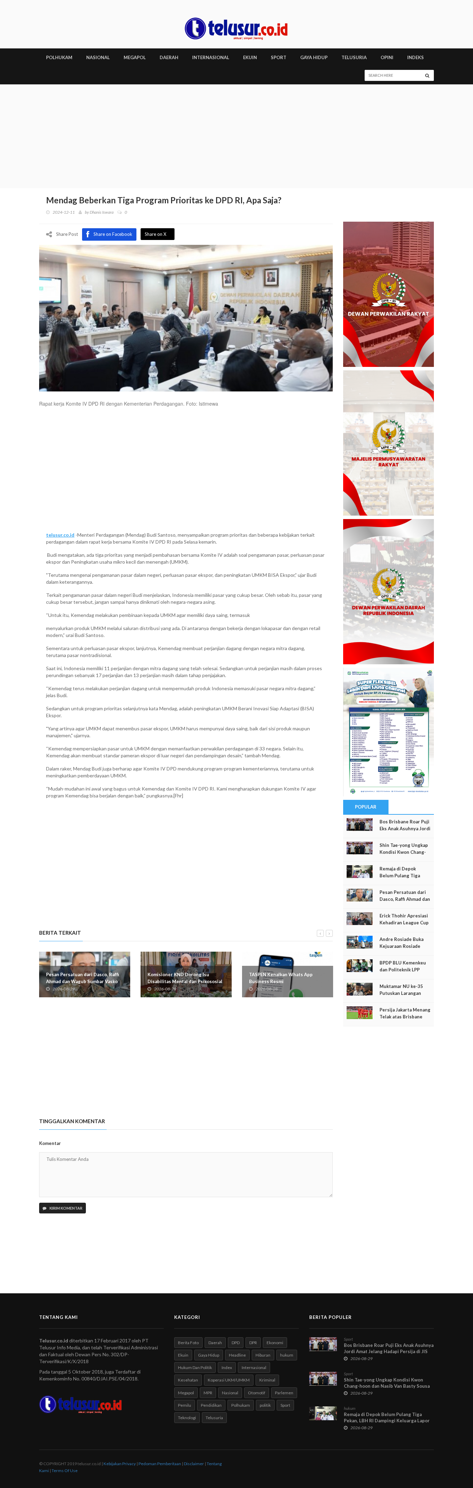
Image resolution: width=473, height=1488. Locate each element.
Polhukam (240, 1405)
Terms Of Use (65, 1470)
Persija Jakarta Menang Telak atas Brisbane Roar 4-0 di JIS (405, 1016)
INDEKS (415, 57)
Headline (237, 1355)
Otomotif (256, 1392)
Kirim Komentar (65, 1208)
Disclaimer (194, 1463)
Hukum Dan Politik (195, 1367)
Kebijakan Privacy (120, 1463)
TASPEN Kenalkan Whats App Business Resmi (281, 978)
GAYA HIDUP (314, 57)
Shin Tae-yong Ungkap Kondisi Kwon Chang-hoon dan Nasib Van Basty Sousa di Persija (387, 1386)
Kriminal (267, 1380)
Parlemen (284, 1392)
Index (227, 1367)
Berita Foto (188, 1342)
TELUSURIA (354, 57)
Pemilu (184, 1405)
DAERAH (169, 57)
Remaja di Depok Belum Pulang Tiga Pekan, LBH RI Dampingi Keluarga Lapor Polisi (387, 1421)
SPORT (278, 57)
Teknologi (187, 1417)
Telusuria (214, 1417)
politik (265, 1405)
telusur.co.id (60, 535)
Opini (387, 57)
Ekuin (183, 1355)
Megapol (186, 1392)
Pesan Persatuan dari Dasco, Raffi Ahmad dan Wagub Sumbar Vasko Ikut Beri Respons (82, 981)
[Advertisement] (236, 136)
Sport (285, 1405)
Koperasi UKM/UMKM (229, 1380)
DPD (236, 1342)
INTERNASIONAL (210, 57)
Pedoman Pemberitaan (160, 1463)
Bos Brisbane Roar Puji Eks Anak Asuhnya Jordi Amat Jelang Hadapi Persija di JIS (389, 1348)
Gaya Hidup (208, 1355)
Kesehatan (188, 1380)
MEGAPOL (135, 57)
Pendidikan (211, 1405)
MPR (208, 1392)
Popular (365, 807)
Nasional (230, 1392)
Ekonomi (275, 1342)
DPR (253, 1342)
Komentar (50, 1143)
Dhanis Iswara (102, 212)
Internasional (254, 1367)
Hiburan (263, 1355)
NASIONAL (98, 57)
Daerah (215, 1342)
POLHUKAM (59, 57)
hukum (286, 1355)
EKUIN (250, 57)
